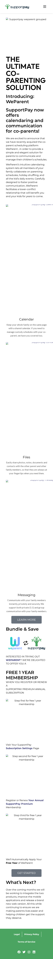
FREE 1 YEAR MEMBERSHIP (22, 675)
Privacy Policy (31, 934)
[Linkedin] (34, 952)
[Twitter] (24, 952)
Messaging (26, 595)
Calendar (26, 319)
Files (26, 457)
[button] (41, 6)
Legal (17, 934)
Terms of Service (26, 941)
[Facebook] (19, 952)
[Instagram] (29, 952)
